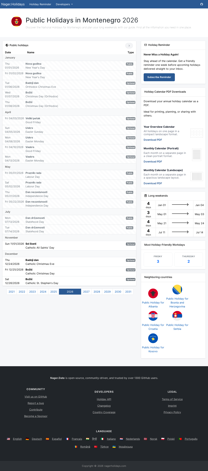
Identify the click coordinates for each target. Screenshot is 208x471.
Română (85, 446)
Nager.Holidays (13, 4)
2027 (86, 291)
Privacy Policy (172, 412)
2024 (43, 291)
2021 (12, 291)
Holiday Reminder (40, 4)
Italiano (111, 438)
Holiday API (104, 399)
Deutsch (37, 438)
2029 (107, 291)
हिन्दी (94, 438)
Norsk (153, 438)
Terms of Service (172, 399)
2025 (53, 291)
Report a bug (36, 403)
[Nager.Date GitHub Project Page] (202, 4)
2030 (118, 291)
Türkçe (104, 446)
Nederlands (133, 438)
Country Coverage (104, 412)
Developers (63, 4)
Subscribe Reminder (159, 77)
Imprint (172, 405)
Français (77, 438)
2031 (128, 291)
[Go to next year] (129, 45)
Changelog (104, 405)
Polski (171, 438)
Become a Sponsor (35, 416)
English (17, 438)
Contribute (35, 409)
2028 (97, 291)
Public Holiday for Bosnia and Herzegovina (177, 302)
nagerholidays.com (115, 465)
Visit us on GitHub (36, 396)
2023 (32, 291)
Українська (126, 446)
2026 (70, 291)
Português (191, 438)
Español (57, 438)
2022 (22, 291)
